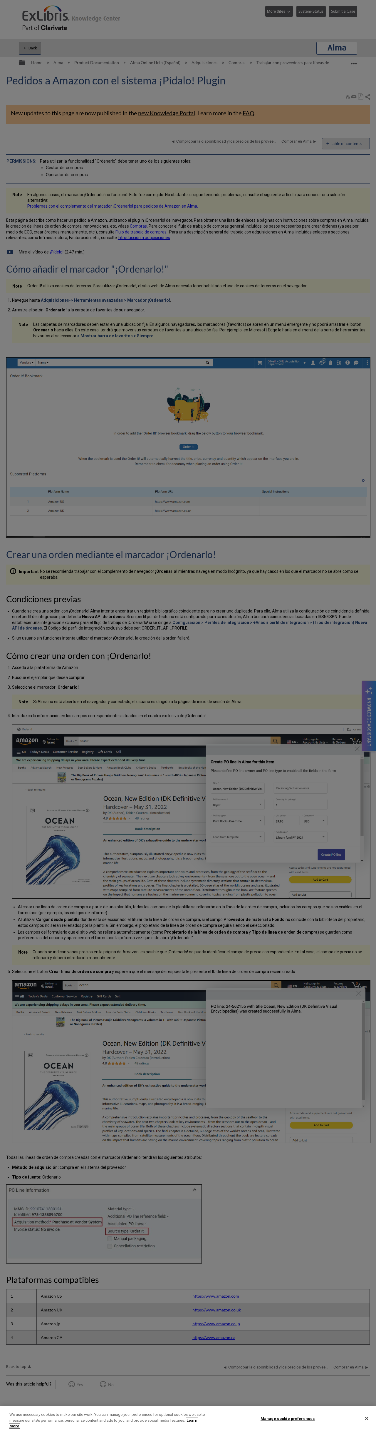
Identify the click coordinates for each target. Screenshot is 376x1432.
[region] (188, 1419)
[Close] (366, 1418)
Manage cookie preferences (288, 1418)
